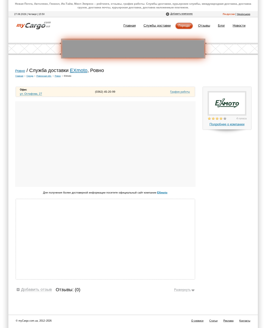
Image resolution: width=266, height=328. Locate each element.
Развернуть (182, 289)
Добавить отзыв (36, 289)
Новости (239, 25)
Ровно (20, 71)
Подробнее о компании (227, 124)
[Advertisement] (133, 49)
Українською (243, 14)
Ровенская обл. (44, 76)
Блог (221, 25)
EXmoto (78, 70)
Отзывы (204, 25)
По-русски (229, 14)
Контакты (244, 320)
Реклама (228, 320)
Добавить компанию (181, 13)
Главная (129, 25)
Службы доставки (157, 25)
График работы (180, 91)
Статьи (213, 320)
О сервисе (197, 320)
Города (184, 25)
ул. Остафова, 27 (31, 93)
